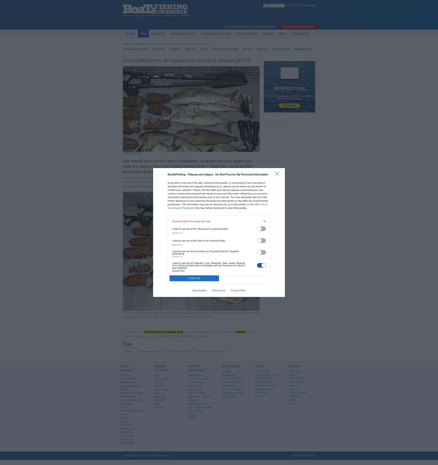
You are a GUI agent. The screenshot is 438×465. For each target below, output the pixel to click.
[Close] (278, 174)
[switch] (261, 228)
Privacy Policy (238, 290)
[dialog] (219, 232)
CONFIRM (194, 278)
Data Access (219, 290)
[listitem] (219, 221)
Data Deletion (199, 290)
